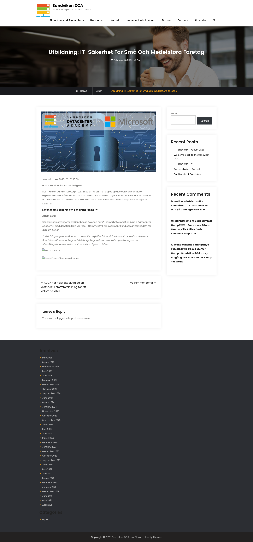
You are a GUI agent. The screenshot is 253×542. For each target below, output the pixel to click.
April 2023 (47, 433)
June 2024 (47, 397)
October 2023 (49, 415)
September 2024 (51, 393)
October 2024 (49, 388)
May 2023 (47, 429)
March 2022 (48, 478)
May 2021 (47, 500)
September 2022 (51, 460)
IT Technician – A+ (184, 163)
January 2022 (49, 487)
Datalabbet (97, 20)
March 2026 (48, 362)
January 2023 (49, 446)
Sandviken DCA (68, 5)
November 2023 (50, 411)
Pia (138, 60)
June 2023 (47, 424)
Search (175, 113)
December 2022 (50, 451)
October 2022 (49, 455)
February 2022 (49, 482)
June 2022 (47, 464)
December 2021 (50, 491)
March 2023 (48, 437)
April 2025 (47, 375)
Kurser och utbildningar (141, 20)
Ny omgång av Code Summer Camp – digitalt (191, 257)
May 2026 (47, 357)
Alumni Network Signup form (67, 20)
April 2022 (47, 473)
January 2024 (49, 406)
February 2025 (49, 380)
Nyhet (98, 91)
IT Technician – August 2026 (189, 149)
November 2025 (50, 366)
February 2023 (49, 442)
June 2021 (47, 495)
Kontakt (115, 20)
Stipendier (200, 20)
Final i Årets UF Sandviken (187, 174)
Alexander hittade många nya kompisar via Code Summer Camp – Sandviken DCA (190, 249)
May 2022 (47, 469)
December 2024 (51, 384)
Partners (183, 20)
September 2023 (51, 420)
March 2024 (48, 402)
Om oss (166, 20)
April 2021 (47, 504)
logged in (62, 318)
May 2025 (47, 371)
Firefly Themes (153, 537)
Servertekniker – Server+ (187, 169)
